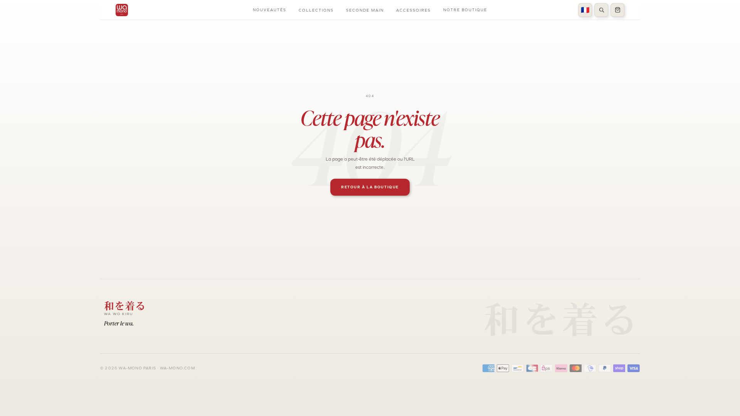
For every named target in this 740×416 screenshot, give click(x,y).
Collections (316, 10)
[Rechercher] (601, 10)
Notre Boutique (465, 10)
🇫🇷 (585, 10)
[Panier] (617, 10)
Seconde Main (365, 10)
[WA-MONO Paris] (122, 10)
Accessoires (413, 10)
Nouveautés (269, 10)
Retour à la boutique (370, 187)
